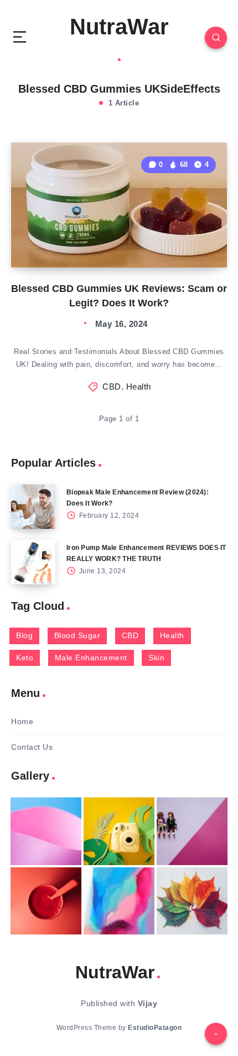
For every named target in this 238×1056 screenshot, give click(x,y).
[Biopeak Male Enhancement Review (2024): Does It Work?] (33, 506)
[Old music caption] (192, 831)
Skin (156, 657)
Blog (24, 635)
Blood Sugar (77, 635)
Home (22, 721)
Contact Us (32, 746)
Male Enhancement (91, 657)
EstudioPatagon (155, 1028)
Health (138, 386)
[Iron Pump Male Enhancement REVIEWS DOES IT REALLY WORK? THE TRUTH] (33, 562)
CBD (111, 386)
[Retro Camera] (119, 831)
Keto (24, 657)
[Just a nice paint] (119, 901)
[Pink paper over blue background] (46, 831)
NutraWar (119, 26)
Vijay (148, 1003)
